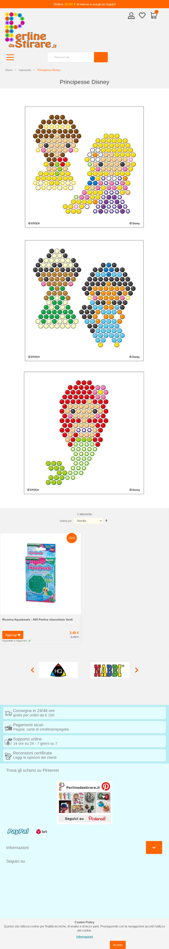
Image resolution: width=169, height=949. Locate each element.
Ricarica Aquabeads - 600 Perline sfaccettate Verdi (37, 619)
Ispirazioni (25, 70)
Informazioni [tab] (17, 847)
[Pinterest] (84, 802)
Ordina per (66, 521)
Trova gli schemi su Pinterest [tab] (32, 770)
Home (8, 70)
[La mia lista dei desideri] (142, 16)
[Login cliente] (131, 17)
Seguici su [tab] (15, 861)
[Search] (101, 57)
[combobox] (69, 57)
